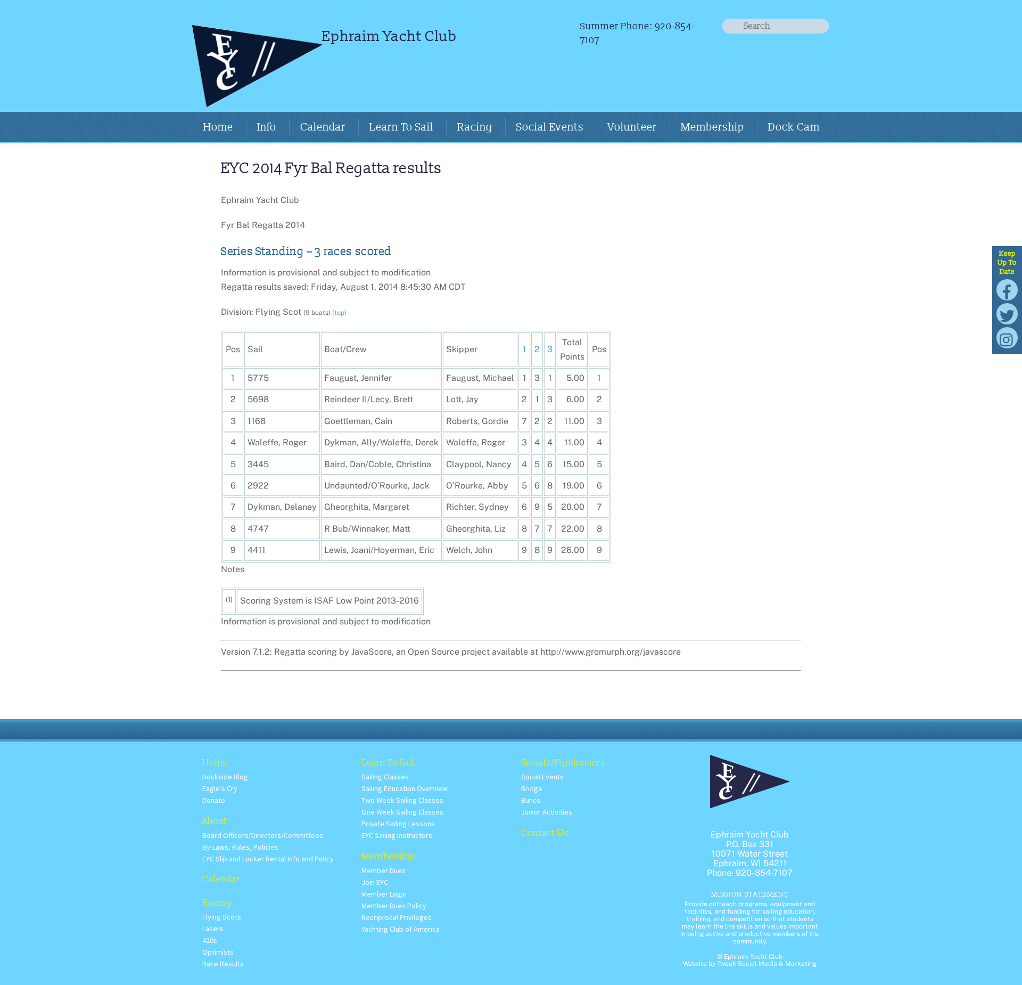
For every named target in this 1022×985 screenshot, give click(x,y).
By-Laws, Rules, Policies (240, 847)
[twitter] (1007, 313)
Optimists (218, 952)
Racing (474, 127)
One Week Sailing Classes (402, 812)
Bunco (531, 800)
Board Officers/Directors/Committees (262, 835)
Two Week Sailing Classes (402, 800)
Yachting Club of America (400, 929)
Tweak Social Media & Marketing (767, 963)
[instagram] (1007, 337)
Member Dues (383, 870)
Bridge (531, 788)
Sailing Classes (385, 777)
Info (266, 127)
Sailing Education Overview (404, 788)
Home (218, 127)
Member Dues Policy (393, 905)
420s (209, 940)
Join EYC (374, 882)
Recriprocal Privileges (396, 917)
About (214, 821)
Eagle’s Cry (219, 788)
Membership (712, 127)
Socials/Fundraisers (563, 762)
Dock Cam (794, 127)
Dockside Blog (225, 777)
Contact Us (545, 833)
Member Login (384, 894)
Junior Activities (546, 812)
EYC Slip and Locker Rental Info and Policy (268, 859)
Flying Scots (221, 917)
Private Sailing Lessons (398, 823)
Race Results (223, 963)
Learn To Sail (401, 127)
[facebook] (1007, 289)
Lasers (213, 928)
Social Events (550, 127)
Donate (213, 800)
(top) (339, 312)
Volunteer (632, 127)
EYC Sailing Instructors (396, 835)
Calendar (322, 127)
